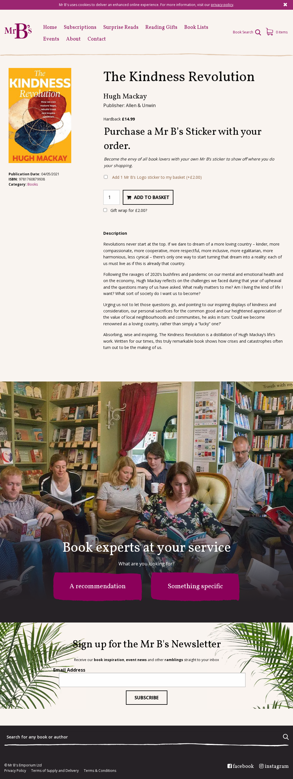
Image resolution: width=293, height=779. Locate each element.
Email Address (69, 670)
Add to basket (151, 197)
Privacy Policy (15, 770)
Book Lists (196, 27)
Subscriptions (80, 27)
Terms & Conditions (100, 770)
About (73, 39)
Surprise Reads (120, 27)
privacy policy (222, 4)
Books (32, 184)
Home (50, 27)
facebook (243, 766)
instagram (277, 766)
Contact (97, 39)
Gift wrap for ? (128, 210)
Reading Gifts (161, 27)
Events (51, 39)
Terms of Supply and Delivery (55, 770)
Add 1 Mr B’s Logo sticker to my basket (157, 177)
